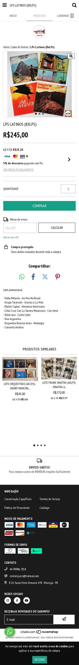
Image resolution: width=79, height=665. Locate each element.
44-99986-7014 (18, 569)
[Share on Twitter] (45, 277)
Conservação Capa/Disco (17, 499)
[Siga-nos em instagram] (7, 600)
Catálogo (44, 508)
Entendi (39, 660)
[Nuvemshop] (39, 633)
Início (6, 47)
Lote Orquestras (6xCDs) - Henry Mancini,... (20, 386)
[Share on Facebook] (33, 277)
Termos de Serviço (50, 499)
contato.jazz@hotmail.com (24, 576)
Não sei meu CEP (10, 237)
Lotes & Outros (19, 47)
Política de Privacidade (17, 508)
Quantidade (10, 189)
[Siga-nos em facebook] (17, 600)
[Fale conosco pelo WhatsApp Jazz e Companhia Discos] (9, 632)
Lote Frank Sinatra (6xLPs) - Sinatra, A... (58, 385)
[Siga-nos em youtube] (26, 600)
